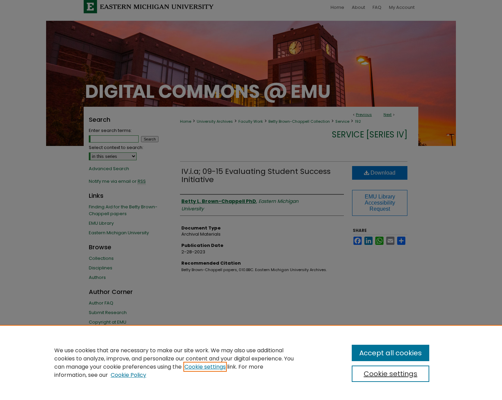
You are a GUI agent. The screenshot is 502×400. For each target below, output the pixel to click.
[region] (251, 362)
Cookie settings (205, 367)
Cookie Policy (128, 375)
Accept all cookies (390, 353)
